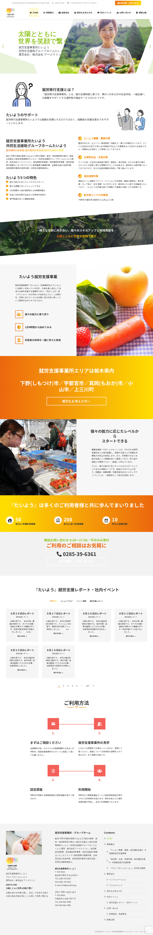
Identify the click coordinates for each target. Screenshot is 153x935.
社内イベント (112, 896)
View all (53, 601)
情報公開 (110, 919)
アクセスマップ (116, 885)
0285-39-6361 (59, 3)
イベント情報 (81, 601)
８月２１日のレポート (131, 613)
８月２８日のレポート (22, 613)
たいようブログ (67, 601)
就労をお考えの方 (114, 891)
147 (87, 685)
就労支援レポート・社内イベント (123, 902)
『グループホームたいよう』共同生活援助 (127, 868)
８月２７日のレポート (58, 613)
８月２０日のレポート (22, 650)
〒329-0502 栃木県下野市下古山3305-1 (83, 3)
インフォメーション (117, 879)
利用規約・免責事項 (117, 914)
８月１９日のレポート (58, 650)
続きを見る (21, 636)
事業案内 (110, 844)
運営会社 (110, 874)
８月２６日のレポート (95, 613)
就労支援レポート (96, 601)
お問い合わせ (112, 908)
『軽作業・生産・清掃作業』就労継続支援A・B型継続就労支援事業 (127, 861)
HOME (109, 838)
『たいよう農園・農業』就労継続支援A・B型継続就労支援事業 (127, 852)
